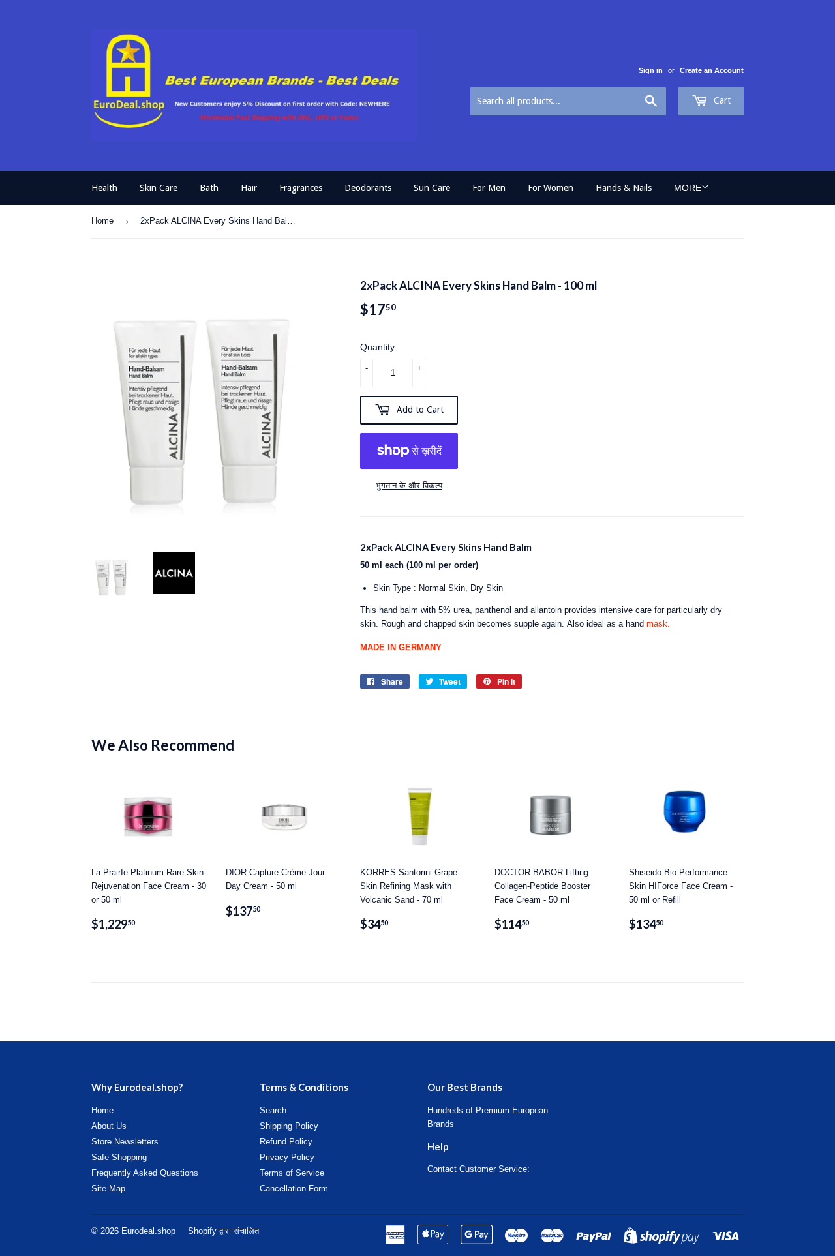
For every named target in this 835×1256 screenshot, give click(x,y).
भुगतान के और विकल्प (409, 485)
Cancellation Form (294, 1188)
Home (102, 221)
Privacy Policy (287, 1157)
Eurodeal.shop (148, 1231)
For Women (550, 188)
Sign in (651, 70)
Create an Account (712, 70)
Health (104, 188)
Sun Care (432, 188)
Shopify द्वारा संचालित (223, 1231)
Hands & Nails (624, 188)
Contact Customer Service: (478, 1169)
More (687, 188)
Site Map (108, 1188)
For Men (489, 188)
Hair (249, 188)
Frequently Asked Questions (144, 1173)
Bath (209, 188)
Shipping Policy (289, 1126)
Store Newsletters (125, 1141)
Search (273, 1110)
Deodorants (367, 188)
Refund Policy (286, 1141)
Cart (721, 100)
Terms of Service (292, 1173)
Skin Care (158, 188)
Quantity (377, 347)
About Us (109, 1126)
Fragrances (300, 188)
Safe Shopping (119, 1157)
